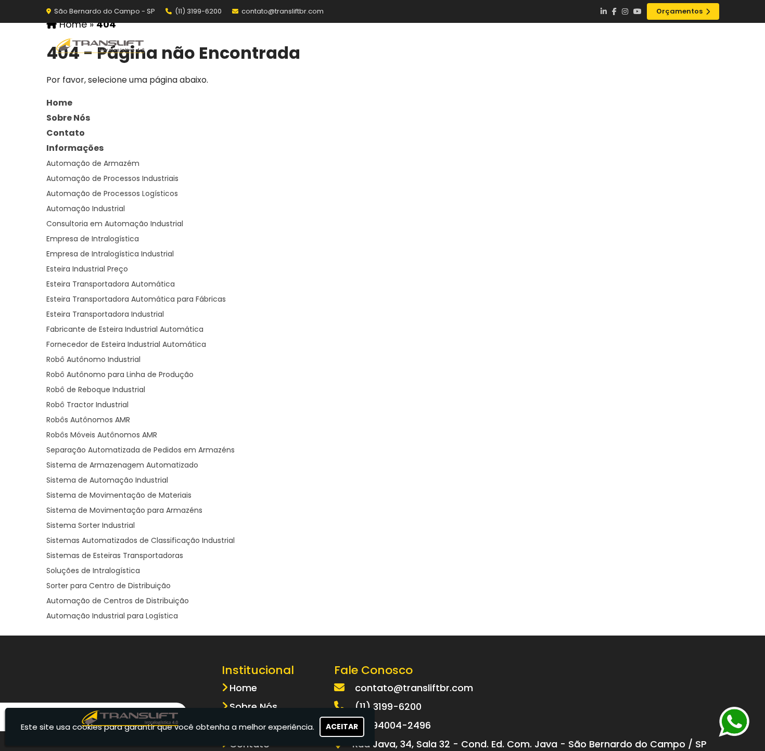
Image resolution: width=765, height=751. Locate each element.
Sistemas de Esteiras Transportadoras (114, 555)
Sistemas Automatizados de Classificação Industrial (140, 540)
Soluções (512, 44)
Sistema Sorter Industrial (90, 525)
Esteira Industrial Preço (87, 269)
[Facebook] (614, 11)
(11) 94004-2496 (392, 725)
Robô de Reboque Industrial (95, 389)
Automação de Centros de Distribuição (117, 600)
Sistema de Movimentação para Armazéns (124, 510)
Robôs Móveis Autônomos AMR (101, 435)
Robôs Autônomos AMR (88, 420)
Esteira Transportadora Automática (110, 284)
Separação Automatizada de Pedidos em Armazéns (140, 450)
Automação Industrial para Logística (112, 616)
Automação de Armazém (92, 163)
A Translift (440, 44)
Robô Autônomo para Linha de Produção (120, 374)
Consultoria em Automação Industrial (114, 223)
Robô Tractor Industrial (87, 404)
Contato (647, 44)
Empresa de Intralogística (92, 239)
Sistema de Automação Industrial (107, 480)
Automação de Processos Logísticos (112, 193)
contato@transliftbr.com (282, 11)
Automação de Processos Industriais (112, 178)
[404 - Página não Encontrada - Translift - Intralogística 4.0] (101, 45)
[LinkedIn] (604, 11)
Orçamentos (679, 11)
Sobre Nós (68, 118)
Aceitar (342, 726)
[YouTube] (637, 11)
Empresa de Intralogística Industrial (110, 254)
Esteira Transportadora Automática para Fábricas (136, 299)
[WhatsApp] (739, 721)
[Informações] (700, 45)
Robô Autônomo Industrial (93, 359)
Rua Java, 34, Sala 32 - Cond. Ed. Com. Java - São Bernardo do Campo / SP (529, 743)
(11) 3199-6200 (198, 11)
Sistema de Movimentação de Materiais (119, 495)
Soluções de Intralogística (93, 570)
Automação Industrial (85, 208)
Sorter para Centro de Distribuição (108, 585)
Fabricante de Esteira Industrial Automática (124, 329)
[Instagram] (625, 11)
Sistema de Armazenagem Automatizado (122, 465)
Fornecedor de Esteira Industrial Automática (126, 344)
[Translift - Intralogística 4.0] (130, 717)
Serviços (580, 44)
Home (375, 44)
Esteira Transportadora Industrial (105, 314)
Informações (75, 148)
